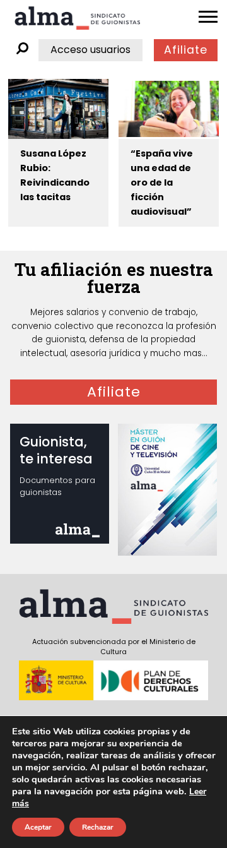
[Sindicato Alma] (78, 18)
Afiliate (185, 49)
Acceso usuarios (90, 49)
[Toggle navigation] (208, 17)
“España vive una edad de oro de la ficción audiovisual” (162, 182)
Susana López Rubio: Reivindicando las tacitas (55, 175)
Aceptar (38, 827)
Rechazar (98, 827)
